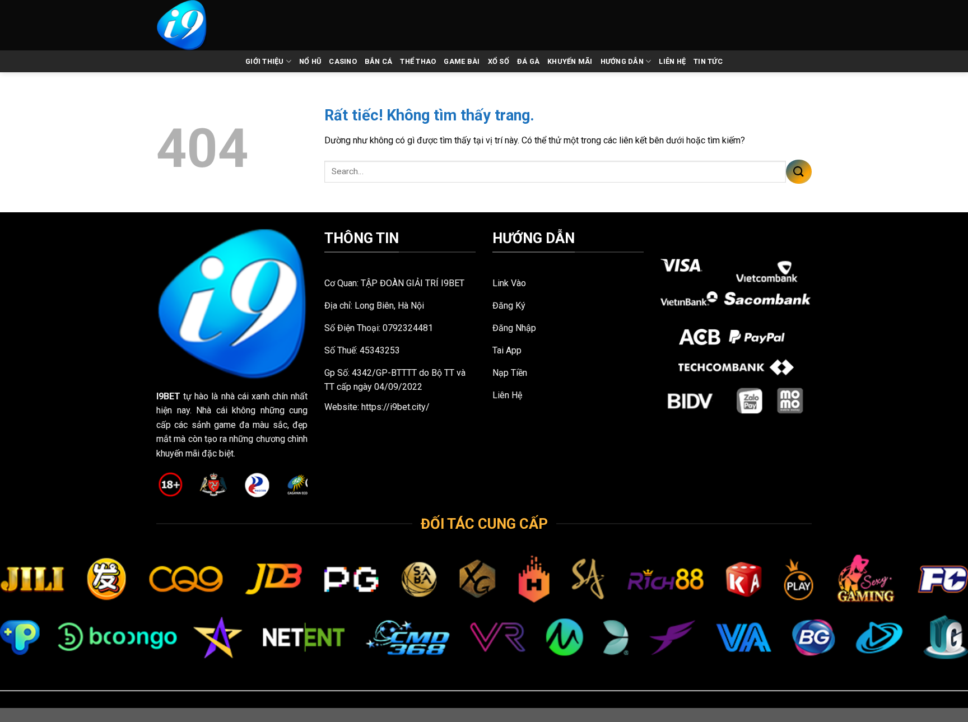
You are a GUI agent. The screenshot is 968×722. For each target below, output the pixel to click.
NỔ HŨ (310, 61)
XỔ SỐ (498, 61)
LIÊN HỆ (672, 61)
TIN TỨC (708, 61)
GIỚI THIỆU (264, 61)
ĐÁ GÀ (528, 61)
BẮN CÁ (379, 61)
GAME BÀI (462, 61)
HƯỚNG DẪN (622, 61)
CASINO (343, 61)
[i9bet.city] (194, 25)
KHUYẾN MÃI (570, 61)
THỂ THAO (418, 61)
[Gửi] (799, 172)
